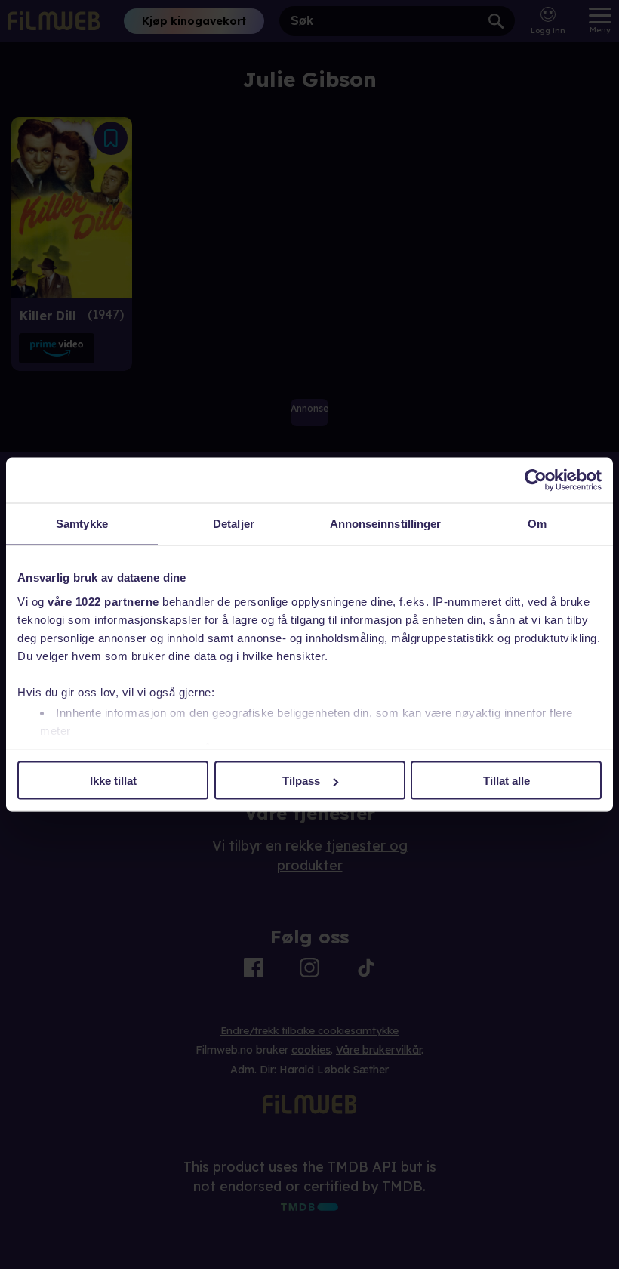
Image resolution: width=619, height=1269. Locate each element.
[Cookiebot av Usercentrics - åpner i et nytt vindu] (536, 480)
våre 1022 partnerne (103, 600)
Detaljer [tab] (233, 523)
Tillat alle (506, 780)
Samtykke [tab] (82, 523)
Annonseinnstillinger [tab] (386, 523)
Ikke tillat (113, 780)
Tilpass (301, 780)
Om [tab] (537, 523)
